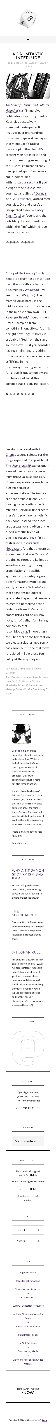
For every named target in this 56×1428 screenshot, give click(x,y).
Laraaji (25, 631)
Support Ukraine (28, 1272)
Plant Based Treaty (28, 1334)
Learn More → (19, 843)
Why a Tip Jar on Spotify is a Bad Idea (28, 874)
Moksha (41, 554)
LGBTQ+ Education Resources (28, 1305)
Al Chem (17, 676)
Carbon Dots (28, 1297)
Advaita (34, 587)
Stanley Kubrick (24, 689)
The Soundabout (24, 913)
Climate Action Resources (28, 1289)
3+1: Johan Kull (26, 952)
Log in (44, 1420)
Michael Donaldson (22, 795)
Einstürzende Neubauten (30, 681)
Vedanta (36, 609)
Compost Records (32, 676)
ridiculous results (24, 182)
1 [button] (36, 148)
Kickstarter (32, 154)
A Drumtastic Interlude (28, 56)
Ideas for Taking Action (28, 1280)
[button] (28, 1230)
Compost (34, 460)
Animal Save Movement (28, 1326)
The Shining (39, 689)
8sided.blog (18, 750)
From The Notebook (30, 668)
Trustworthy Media (28, 1351)
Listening (10, 672)
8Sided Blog (28, 18)
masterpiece (28, 127)
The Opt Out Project (28, 1343)
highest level (33, 188)
